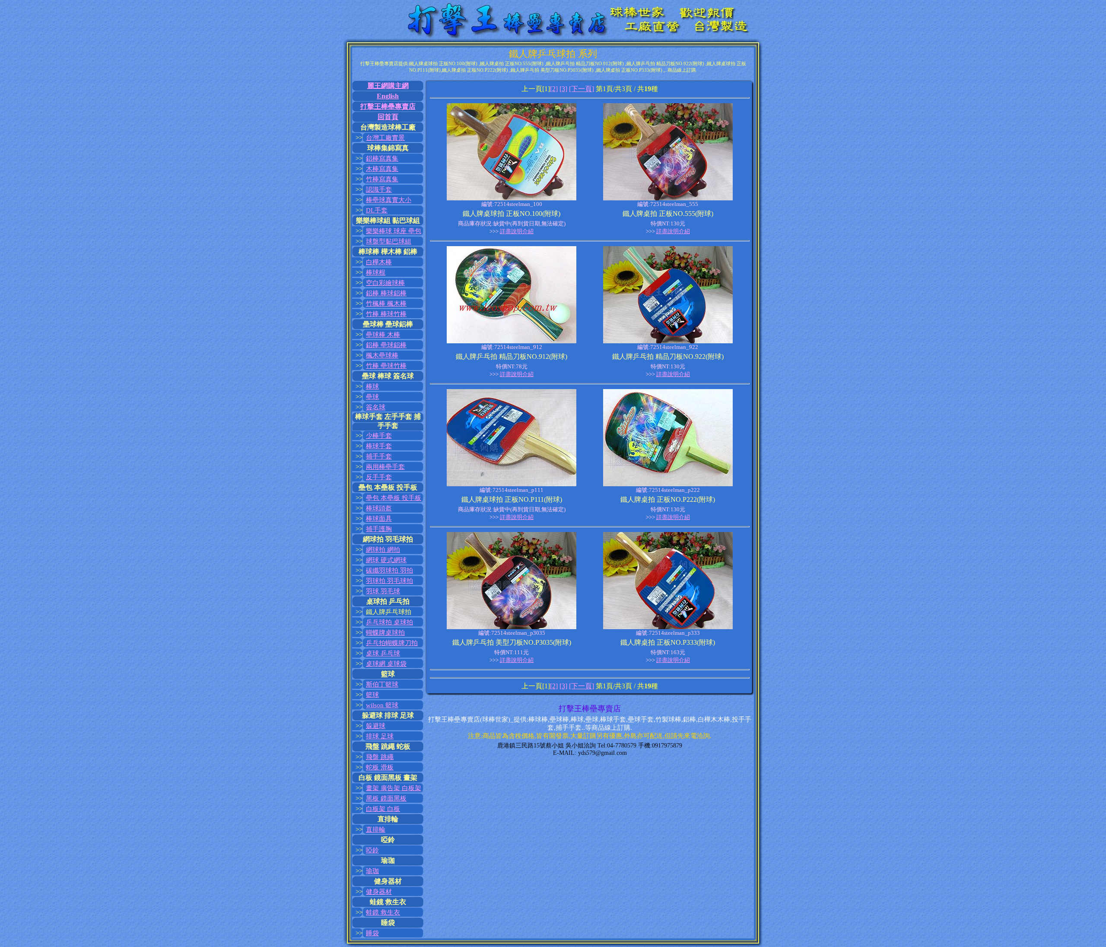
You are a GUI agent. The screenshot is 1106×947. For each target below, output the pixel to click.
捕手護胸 (379, 529)
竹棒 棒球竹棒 (386, 313)
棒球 (372, 386)
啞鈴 (372, 850)
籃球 (372, 694)
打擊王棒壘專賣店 (388, 106)
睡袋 (372, 933)
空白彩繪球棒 (385, 282)
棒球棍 (375, 272)
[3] (563, 88)
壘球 (372, 396)
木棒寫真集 (382, 168)
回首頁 (388, 116)
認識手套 (379, 189)
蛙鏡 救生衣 (383, 912)
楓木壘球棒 (382, 355)
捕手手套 (379, 456)
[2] (554, 88)
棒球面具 (379, 518)
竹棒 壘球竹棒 (386, 365)
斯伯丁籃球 (382, 684)
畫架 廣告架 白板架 (393, 788)
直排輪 (375, 829)
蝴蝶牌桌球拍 (385, 632)
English (388, 96)
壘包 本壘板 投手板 (393, 497)
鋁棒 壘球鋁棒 (386, 345)
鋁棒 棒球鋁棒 (386, 293)
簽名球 (375, 407)
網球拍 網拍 (383, 549)
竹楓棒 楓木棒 (386, 303)
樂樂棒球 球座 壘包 (393, 231)
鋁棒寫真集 (382, 158)
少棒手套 (379, 435)
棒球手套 (379, 446)
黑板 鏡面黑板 (386, 798)
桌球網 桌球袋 (386, 663)
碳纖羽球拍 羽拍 (389, 570)
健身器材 (379, 891)
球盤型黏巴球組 (388, 241)
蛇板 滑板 (380, 767)
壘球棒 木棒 (383, 334)
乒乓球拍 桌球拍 (389, 622)
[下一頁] (581, 88)
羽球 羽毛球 (383, 591)
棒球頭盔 (379, 508)
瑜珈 (372, 871)
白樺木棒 (379, 262)
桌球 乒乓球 (383, 653)
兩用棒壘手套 (385, 466)
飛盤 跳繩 (380, 757)
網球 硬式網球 (386, 560)
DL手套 (377, 210)
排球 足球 (380, 736)
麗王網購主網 (388, 85)
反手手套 (379, 477)
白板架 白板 (383, 808)
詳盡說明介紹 (517, 231)
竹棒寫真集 (382, 179)
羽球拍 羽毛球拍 (389, 580)
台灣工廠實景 (385, 137)
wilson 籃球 (382, 705)
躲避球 (375, 725)
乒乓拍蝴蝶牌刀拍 (392, 643)
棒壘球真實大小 (388, 199)
